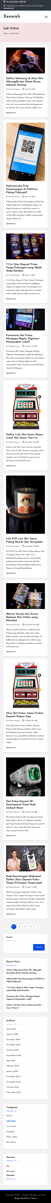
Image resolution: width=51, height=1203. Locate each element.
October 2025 (12, 1050)
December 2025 (13, 1040)
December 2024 (13, 1076)
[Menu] (46, 16)
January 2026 (12, 1034)
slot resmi (10, 1171)
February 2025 (12, 1066)
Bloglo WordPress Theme (26, 1198)
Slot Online (11, 1142)
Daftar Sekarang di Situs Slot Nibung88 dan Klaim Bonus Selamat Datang (24, 81)
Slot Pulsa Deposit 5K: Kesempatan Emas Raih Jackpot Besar (21, 804)
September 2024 (13, 1092)
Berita (9, 1116)
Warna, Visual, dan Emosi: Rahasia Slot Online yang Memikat (22, 617)
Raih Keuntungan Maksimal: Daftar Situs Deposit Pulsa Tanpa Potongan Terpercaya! (24, 879)
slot (8, 1166)
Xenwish (11, 16)
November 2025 (13, 1045)
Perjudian (10, 1132)
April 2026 (11, 1029)
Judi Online (11, 1121)
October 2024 (12, 1087)
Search (9, 937)
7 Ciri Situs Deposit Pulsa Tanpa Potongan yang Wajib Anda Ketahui (24, 267)
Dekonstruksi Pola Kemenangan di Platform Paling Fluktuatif (22, 189)
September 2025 (13, 1055)
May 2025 (10, 1061)
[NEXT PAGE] (37, 926)
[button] (37, 926)
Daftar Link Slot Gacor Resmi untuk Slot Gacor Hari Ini (24, 1006)
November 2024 (13, 1082)
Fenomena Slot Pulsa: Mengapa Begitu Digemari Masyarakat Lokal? (22, 338)
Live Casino (11, 1126)
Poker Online (11, 1137)
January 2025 (12, 1071)
